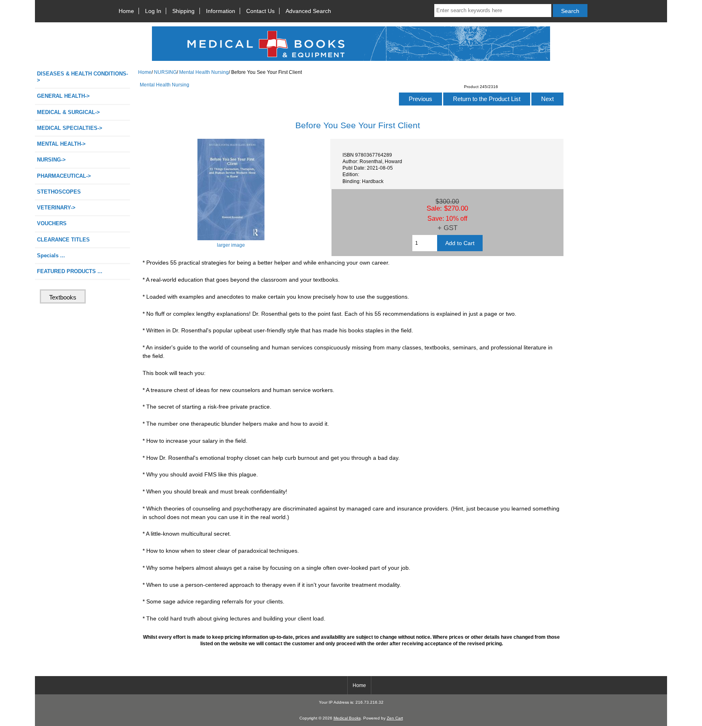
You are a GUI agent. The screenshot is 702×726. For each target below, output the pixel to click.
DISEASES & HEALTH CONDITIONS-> (82, 77)
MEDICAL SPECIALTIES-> (69, 128)
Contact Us (260, 11)
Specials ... (51, 255)
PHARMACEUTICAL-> (64, 176)
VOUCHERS (52, 223)
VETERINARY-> (56, 208)
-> (51, 160)
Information (220, 11)
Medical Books (347, 718)
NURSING (165, 72)
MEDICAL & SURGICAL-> (68, 112)
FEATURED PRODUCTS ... (69, 271)
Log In (153, 11)
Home (126, 11)
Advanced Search (308, 11)
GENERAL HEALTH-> (63, 96)
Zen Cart (395, 718)
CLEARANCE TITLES (63, 240)
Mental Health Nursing (204, 72)
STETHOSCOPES (59, 192)
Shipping (183, 11)
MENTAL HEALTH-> (61, 144)
